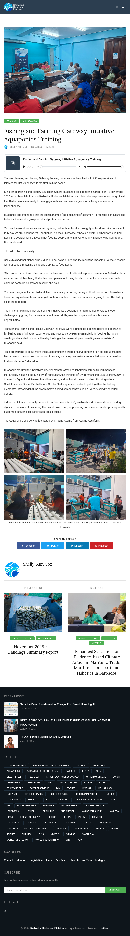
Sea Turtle (106, 823)
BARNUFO (70, 771)
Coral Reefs (33, 782)
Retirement (51, 823)
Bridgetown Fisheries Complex (62, 777)
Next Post (96, 588)
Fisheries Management (87, 794)
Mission (21, 860)
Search (74, 860)
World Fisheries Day (17, 840)
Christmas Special (96, 777)
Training (12, 121)
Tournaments (80, 828)
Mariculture (67, 811)
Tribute (11, 834)
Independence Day (26, 805)
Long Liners (48, 811)
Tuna (41, 834)
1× (79, 167)
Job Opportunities (95, 805)
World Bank (88, 834)
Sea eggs (88, 823)
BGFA (98, 771)
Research (33, 823)
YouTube (87, 860)
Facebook (30, 545)
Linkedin (78, 545)
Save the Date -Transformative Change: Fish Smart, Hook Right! (57, 704)
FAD (58, 788)
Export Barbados (39, 788)
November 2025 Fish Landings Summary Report (33, 649)
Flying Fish (33, 800)
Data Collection (22, 638)
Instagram (101, 860)
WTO (68, 840)
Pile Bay (67, 817)
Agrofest (81, 765)
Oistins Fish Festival (30, 817)
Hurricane (63, 800)
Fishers (110, 794)
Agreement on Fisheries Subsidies (51, 765)
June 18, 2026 (27, 741)
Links (49, 860)
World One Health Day (47, 840)
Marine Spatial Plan (92, 811)
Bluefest (34, 777)
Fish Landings (46, 638)
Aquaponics (30, 121)
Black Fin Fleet (15, 777)
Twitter (55, 545)
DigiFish (88, 782)
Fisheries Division (59, 794)
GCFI (48, 800)
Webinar (70, 834)
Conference (13, 782)
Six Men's (61, 828)
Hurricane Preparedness (89, 800)
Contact (8, 860)
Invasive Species (70, 805)
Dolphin (103, 782)
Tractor (99, 828)
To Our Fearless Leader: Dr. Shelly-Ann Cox (45, 736)
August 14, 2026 (28, 729)
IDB (8, 805)
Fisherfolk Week (34, 794)
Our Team (61, 860)
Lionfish (30, 811)
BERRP (85, 771)
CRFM (49, 782)
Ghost (105, 928)
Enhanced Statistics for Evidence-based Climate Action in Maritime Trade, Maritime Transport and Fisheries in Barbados (96, 662)
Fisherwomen (14, 800)
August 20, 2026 (28, 708)
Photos (52, 817)
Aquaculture (100, 765)
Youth (81, 840)
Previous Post (33, 588)
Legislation (13, 811)
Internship (48, 805)
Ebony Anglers (15, 788)
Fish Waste (12, 794)
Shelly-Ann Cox (37, 564)
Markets (114, 811)
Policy (81, 817)
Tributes (26, 834)
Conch (116, 777)
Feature (71, 788)
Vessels (96, 643)
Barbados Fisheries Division (47, 928)
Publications (14, 823)
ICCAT (112, 800)
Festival (86, 788)
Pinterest (103, 545)
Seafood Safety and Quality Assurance (28, 828)
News (10, 817)
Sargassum (70, 823)
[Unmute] (85, 167)
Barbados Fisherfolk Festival (43, 771)
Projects (109, 638)
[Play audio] (24, 166)
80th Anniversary (16, 765)
